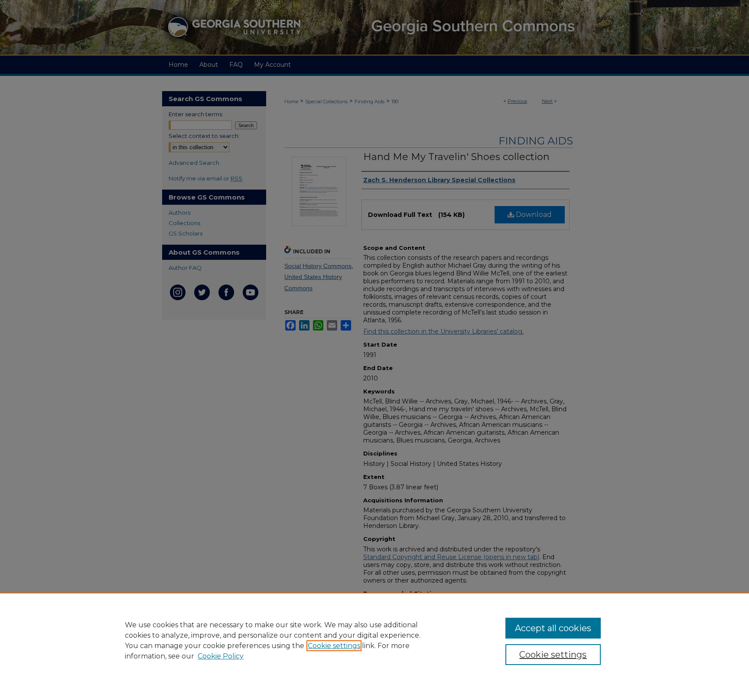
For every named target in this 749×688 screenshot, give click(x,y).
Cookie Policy (221, 656)
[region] (374, 640)
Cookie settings (334, 646)
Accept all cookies (553, 628)
